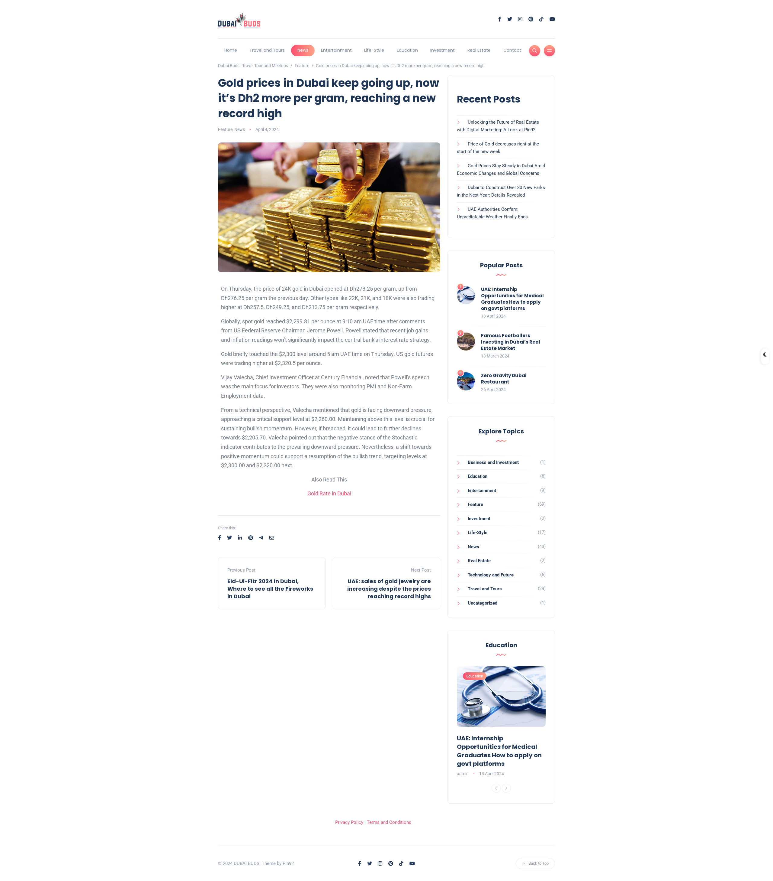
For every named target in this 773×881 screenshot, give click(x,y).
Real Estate (479, 50)
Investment (442, 50)
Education (407, 50)
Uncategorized (482, 603)
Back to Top (538, 863)
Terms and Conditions (389, 822)
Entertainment (336, 50)
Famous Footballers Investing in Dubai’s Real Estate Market (510, 341)
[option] (501, 722)
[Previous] (496, 788)
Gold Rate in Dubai (329, 493)
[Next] (506, 788)
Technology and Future (491, 575)
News (302, 50)
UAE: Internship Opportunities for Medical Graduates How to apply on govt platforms (512, 299)
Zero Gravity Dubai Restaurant (503, 378)
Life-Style (374, 50)
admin (463, 773)
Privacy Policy (349, 822)
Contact (512, 50)
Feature (225, 129)
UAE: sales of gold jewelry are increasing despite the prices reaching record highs (389, 588)
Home (230, 50)
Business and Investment (493, 462)
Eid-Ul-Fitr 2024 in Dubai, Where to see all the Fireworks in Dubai (270, 588)
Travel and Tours (267, 50)
